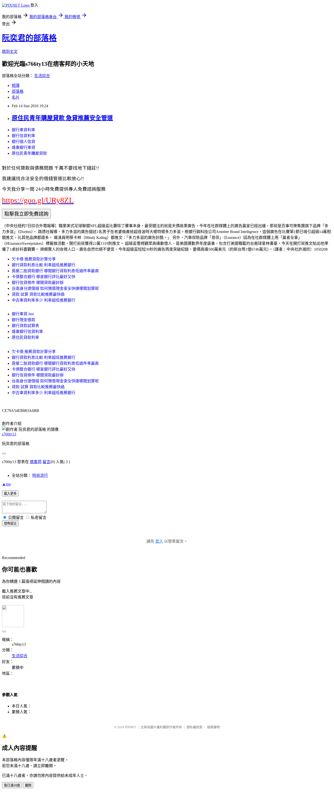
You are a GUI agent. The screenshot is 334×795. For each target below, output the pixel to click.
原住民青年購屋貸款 (29, 153)
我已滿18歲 (12, 785)
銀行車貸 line (23, 314)
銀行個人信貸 (23, 142)
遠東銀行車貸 (23, 147)
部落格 (17, 91)
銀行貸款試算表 (25, 326)
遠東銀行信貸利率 (27, 331)
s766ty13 (9, 434)
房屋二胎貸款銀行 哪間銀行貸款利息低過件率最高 (55, 271)
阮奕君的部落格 (29, 38)
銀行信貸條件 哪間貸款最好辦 (38, 283)
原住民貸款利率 (25, 337)
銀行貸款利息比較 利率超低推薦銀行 (43, 265)
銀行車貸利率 (23, 130)
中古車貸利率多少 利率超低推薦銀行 (43, 300)
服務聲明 (213, 727)
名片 (16, 97)
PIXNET (130, 727)
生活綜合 (42, 76)
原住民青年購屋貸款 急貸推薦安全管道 (62, 118)
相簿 (16, 85)
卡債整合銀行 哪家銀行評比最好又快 (43, 277)
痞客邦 (36, 462)
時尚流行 (40, 475)
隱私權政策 (194, 727)
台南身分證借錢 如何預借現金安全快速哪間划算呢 (55, 288)
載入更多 (10, 493)
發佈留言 (10, 523)
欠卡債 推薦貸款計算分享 (34, 259)
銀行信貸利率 (23, 136)
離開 (28, 785)
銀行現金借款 (23, 320)
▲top (6, 484)
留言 (46, 462)
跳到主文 (10, 51)
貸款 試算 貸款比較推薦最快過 (38, 294)
